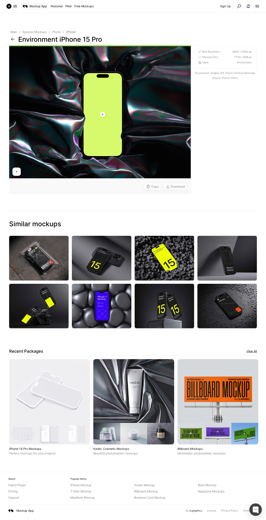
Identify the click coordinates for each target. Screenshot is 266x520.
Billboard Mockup (146, 491)
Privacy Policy (229, 510)
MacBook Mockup (82, 497)
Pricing (13, 491)
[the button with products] (12, 6)
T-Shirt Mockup (80, 491)
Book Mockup (207, 485)
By (194, 510)
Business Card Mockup (149, 497)
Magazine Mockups (211, 491)
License (211, 510)
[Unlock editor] (100, 119)
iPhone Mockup (80, 485)
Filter (68, 6)
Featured (57, 6)
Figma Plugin (17, 485)
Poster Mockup (144, 485)
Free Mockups (84, 6)
